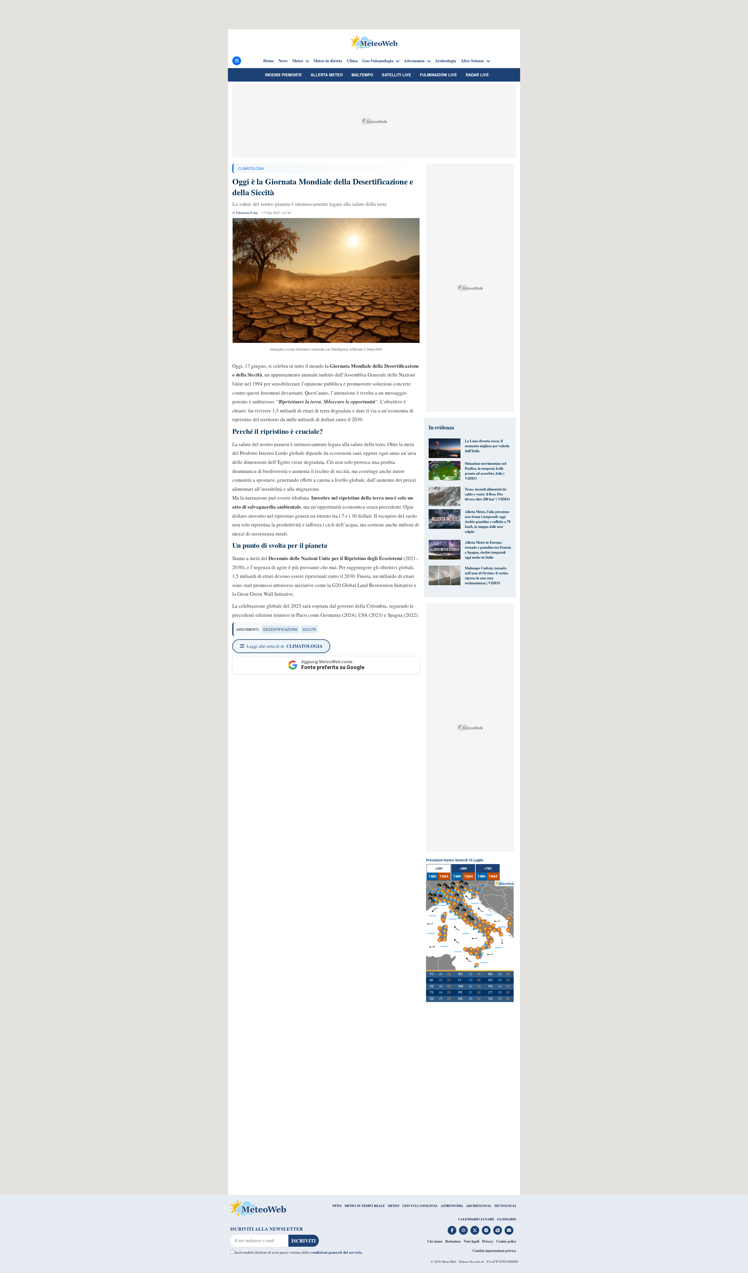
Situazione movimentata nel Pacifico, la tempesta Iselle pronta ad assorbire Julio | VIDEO (485, 471)
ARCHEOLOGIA (478, 1205)
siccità (309, 629)
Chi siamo (434, 1241)
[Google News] (497, 1230)
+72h (487, 868)
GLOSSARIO (506, 1219)
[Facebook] (452, 1230)
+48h (463, 868)
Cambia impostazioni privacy (494, 1250)
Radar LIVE (477, 74)
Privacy (487, 1241)
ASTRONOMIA (452, 1205)
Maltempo (362, 74)
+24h (438, 868)
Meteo (297, 61)
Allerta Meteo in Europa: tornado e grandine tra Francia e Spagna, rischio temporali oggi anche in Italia (488, 550)
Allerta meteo (327, 74)
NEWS (337, 1205)
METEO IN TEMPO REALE (364, 1205)
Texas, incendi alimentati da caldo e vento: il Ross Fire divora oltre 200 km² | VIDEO (487, 494)
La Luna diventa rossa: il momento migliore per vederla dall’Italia (487, 445)
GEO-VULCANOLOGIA (420, 1205)
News (283, 61)
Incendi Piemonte (283, 74)
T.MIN (432, 876)
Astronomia (414, 61)
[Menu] (236, 60)
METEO (393, 1205)
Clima (352, 61)
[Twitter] (474, 1230)
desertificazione (280, 629)
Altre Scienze (472, 61)
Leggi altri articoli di (285, 646)
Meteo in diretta (328, 61)
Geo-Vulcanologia (377, 61)
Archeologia (445, 61)
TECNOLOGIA (505, 1205)
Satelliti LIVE (396, 74)
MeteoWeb (449, 1261)
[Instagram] (463, 1230)
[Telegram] (486, 1230)
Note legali (471, 1241)
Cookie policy (506, 1241)
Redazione (453, 1241)
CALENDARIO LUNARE (476, 1219)
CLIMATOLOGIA (251, 168)
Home (268, 61)
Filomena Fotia (247, 212)
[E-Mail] (509, 1230)
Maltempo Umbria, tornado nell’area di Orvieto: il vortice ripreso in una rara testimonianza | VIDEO (486, 575)
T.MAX (444, 876)
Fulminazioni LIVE (438, 74)
